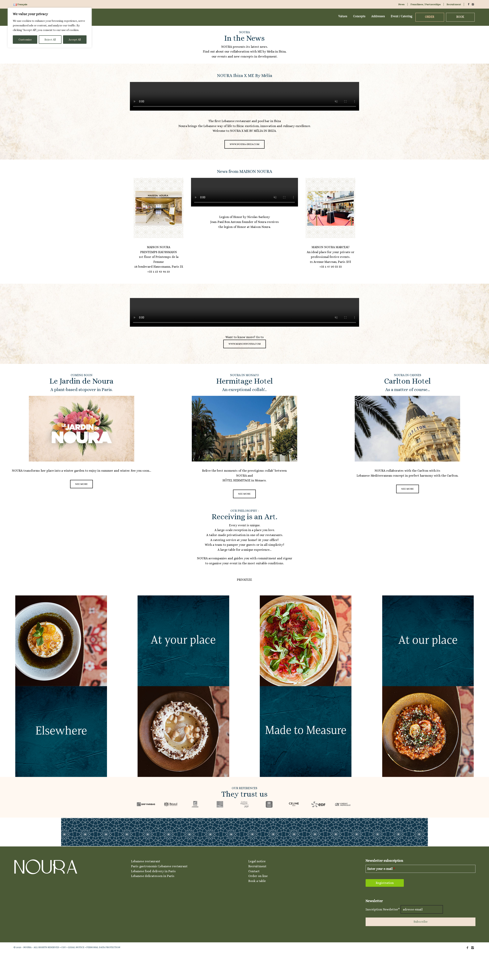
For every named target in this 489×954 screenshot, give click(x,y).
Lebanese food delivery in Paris (153, 871)
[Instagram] (473, 4)
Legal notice (257, 861)
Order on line (258, 876)
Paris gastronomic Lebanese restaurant (159, 866)
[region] (50, 28)
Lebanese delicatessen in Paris (152, 876)
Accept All (75, 39)
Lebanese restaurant (145, 861)
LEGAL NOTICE (76, 947)
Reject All (50, 39)
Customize (25, 39)
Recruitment (454, 4)
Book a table (257, 881)
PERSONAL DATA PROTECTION (103, 947)
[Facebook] (468, 4)
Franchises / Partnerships (425, 4)
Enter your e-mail (381, 869)
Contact (254, 871)
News (401, 4)
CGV (63, 947)
